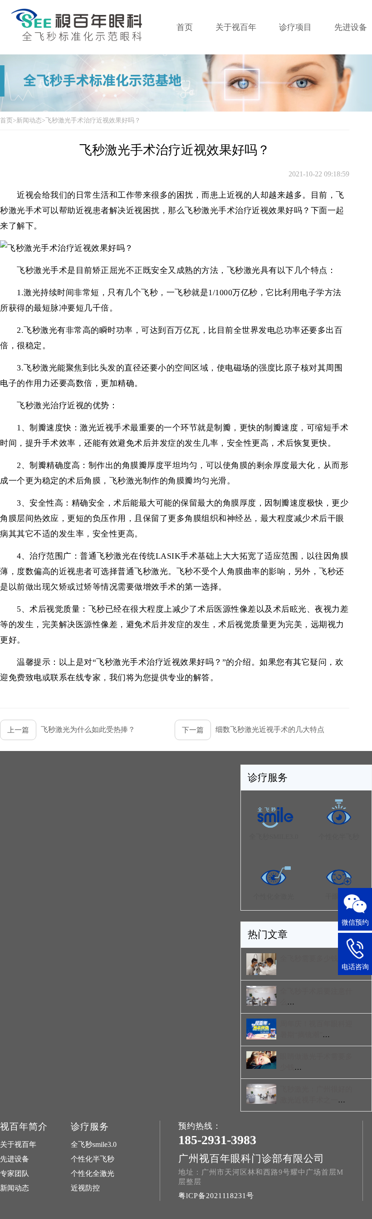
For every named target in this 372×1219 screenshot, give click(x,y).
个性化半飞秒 (92, 1159)
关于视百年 (235, 27)
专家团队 (14, 1173)
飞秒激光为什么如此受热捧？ (71, 730)
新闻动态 (29, 120)
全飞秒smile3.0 (94, 1144)
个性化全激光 (92, 1173)
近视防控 (85, 1188)
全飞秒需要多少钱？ (312, 958)
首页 (184, 27)
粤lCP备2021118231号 (216, 1195)
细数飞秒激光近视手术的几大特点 (253, 730)
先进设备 (14, 1159)
